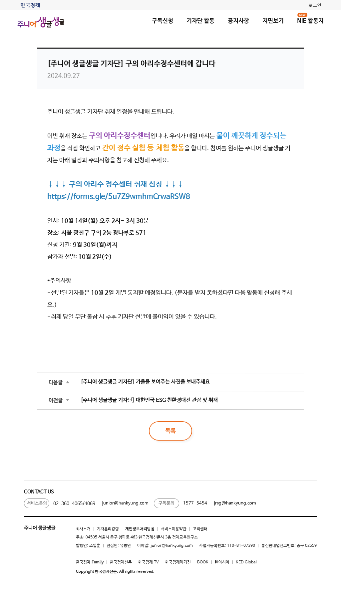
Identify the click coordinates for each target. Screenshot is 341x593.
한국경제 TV (148, 562)
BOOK (202, 562)
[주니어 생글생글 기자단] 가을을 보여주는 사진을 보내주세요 (145, 382)
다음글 (56, 382)
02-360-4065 (68, 503)
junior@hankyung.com (125, 503)
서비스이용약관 (173, 529)
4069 (90, 503)
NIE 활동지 (310, 21)
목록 (170, 431)
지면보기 (273, 21)
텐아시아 (222, 562)
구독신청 (162, 21)
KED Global (246, 562)
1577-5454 (195, 503)
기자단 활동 (200, 21)
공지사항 (238, 21)
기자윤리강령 (108, 529)
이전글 (56, 400)
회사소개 (83, 529)
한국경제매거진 (178, 562)
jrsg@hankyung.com (235, 503)
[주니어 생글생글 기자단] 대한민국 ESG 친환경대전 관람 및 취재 (149, 400)
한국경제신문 (121, 562)
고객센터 (200, 529)
